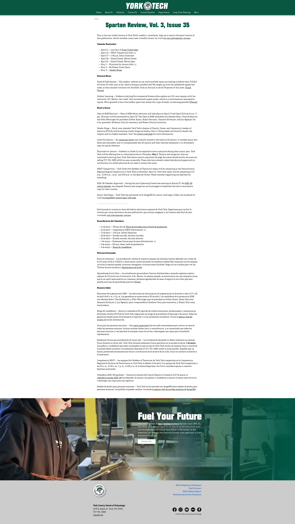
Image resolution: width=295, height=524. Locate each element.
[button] (108, 12)
